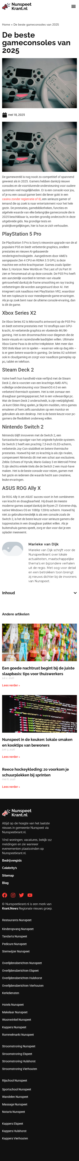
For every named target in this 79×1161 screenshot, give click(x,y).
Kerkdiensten (10, 993)
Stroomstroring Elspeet (17, 1054)
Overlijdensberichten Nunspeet (22, 963)
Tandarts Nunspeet (14, 936)
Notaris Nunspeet (13, 1111)
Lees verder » (11, 685)
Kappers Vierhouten (15, 1138)
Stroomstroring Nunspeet (18, 1046)
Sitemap (8, 875)
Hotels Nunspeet (13, 1004)
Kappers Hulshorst (14, 1131)
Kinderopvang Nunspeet (18, 929)
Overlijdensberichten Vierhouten (23, 985)
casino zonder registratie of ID (21, 199)
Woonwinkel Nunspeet (16, 1019)
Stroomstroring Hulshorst (19, 1061)
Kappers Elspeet (12, 1123)
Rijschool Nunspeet (14, 1080)
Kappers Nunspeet (14, 1027)
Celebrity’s (9, 868)
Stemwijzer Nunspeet (16, 951)
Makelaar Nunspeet (15, 1012)
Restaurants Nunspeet (17, 920)
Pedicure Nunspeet (14, 944)
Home (6, 24)
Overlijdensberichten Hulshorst (22, 978)
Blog (5, 883)
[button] (73, 6)
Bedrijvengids (12, 860)
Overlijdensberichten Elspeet (20, 970)
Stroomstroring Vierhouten (19, 1069)
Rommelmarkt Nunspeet (18, 1034)
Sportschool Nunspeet (16, 1089)
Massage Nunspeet (14, 1104)
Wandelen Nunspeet (15, 1096)
